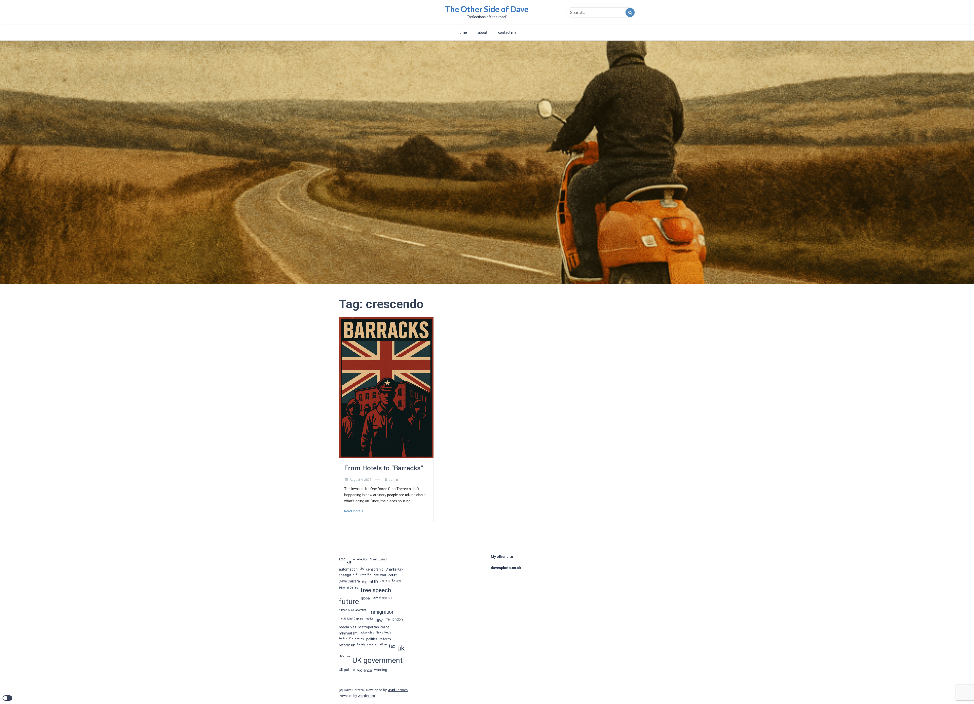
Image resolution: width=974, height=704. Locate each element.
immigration (381, 612)
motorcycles (367, 632)
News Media (384, 632)
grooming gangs (382, 597)
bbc (362, 568)
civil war (380, 575)
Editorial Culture (348, 587)
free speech (375, 590)
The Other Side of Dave (487, 9)
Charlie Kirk (394, 569)
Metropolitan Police (373, 627)
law (379, 620)
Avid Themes (398, 690)
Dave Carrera (349, 581)
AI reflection (360, 559)
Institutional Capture (351, 618)
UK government (377, 660)
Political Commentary (351, 638)
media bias (347, 627)
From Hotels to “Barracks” (383, 468)
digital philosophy (390, 580)
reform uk (347, 645)
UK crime (344, 656)
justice (370, 618)
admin (393, 480)
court (392, 575)
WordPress (366, 696)
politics (371, 639)
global (366, 598)
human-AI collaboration (353, 610)
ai (349, 562)
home (462, 32)
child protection (362, 574)
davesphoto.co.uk (506, 568)
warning (380, 670)
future (349, 601)
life (387, 619)
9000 (342, 559)
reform (385, 639)
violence (364, 670)
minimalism (348, 633)
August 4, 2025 (360, 480)
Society (361, 644)
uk (401, 648)
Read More (352, 511)
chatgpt (345, 575)
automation (348, 569)
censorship (375, 569)
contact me (507, 32)
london (397, 619)
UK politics (347, 670)
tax (392, 646)
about (482, 32)
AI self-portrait (378, 559)
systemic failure (377, 644)
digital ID (370, 581)
